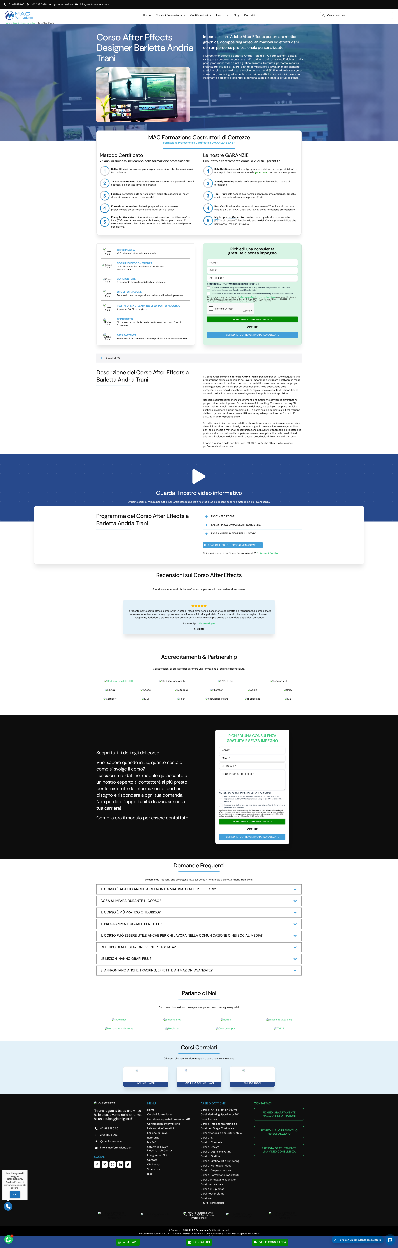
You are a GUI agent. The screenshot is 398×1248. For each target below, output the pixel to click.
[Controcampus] (225, 1028)
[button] (199, 358)
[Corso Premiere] (146, 1070)
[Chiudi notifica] (335, 1239)
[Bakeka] (279, 1019)
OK (14, 1194)
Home (7, 23)
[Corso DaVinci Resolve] (199, 1070)
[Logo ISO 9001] (119, 681)
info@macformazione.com (94, 4)
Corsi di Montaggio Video (24, 23)
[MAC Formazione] (105, 1102)
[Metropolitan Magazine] (119, 1028)
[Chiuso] (27, 1169)
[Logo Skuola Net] (119, 1019)
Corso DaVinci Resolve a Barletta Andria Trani (199, 1081)
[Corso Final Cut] (252, 1070)
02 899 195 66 (16, 4)
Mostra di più (207, 623)
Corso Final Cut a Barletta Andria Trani (252, 1081)
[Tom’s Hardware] (172, 1028)
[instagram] (112, 1164)
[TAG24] (279, 1028)
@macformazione (63, 4)
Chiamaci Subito (267, 553)
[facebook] (97, 1164)
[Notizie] (226, 1019)
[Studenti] (172, 1019)
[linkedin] (120, 1164)
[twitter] (105, 1164)
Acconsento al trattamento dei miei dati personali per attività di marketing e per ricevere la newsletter (252, 293)
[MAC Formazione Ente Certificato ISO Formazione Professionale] (199, 1212)
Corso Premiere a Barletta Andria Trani (146, 1081)
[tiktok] (128, 1164)
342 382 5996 (38, 4)
